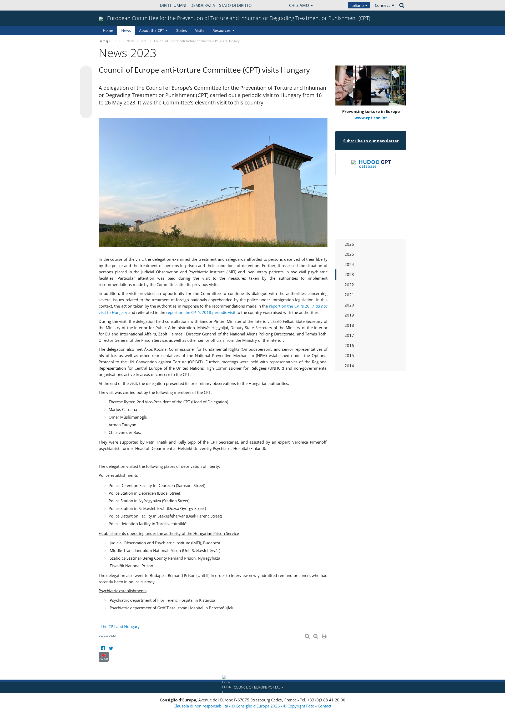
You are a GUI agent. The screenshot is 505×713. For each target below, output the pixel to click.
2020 (349, 305)
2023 (349, 274)
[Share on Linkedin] (86, 102)
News (126, 30)
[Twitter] (111, 648)
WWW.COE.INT (112, 5)
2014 (349, 365)
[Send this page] (86, 112)
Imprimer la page (324, 635)
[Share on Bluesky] (86, 72)
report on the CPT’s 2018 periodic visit (200, 312)
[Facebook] (103, 648)
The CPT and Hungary (120, 626)
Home (108, 30)
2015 (349, 355)
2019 (349, 315)
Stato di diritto (235, 5)
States (181, 30)
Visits (199, 30)
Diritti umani (173, 5)
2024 (349, 264)
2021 (349, 294)
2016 (349, 345)
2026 (349, 244)
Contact (324, 706)
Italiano (357, 5)
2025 (349, 254)
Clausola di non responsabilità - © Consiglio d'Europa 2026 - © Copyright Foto (244, 706)
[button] (252, 687)
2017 (349, 335)
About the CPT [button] (151, 30)
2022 (349, 284)
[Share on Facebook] (86, 92)
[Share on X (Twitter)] (86, 82)
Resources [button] (222, 30)
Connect (382, 5)
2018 (349, 325)
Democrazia (202, 5)
